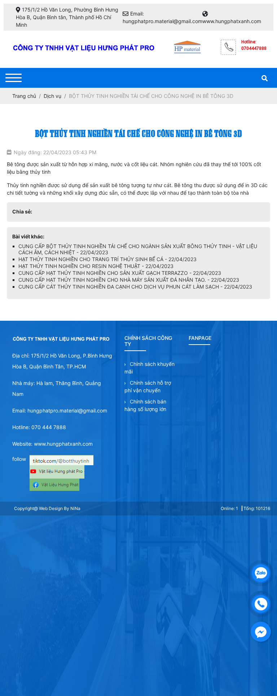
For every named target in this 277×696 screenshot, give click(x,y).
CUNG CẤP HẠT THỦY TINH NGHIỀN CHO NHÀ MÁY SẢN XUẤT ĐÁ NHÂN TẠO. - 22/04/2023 (128, 280)
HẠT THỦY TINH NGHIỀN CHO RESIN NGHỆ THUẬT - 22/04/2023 (95, 266)
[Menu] (13, 78)
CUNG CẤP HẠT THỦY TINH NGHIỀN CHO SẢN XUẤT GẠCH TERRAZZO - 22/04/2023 (119, 273)
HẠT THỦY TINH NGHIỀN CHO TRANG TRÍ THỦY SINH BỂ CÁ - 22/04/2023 (107, 259)
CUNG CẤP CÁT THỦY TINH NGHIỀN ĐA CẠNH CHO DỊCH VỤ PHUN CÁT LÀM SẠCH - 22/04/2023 (135, 287)
